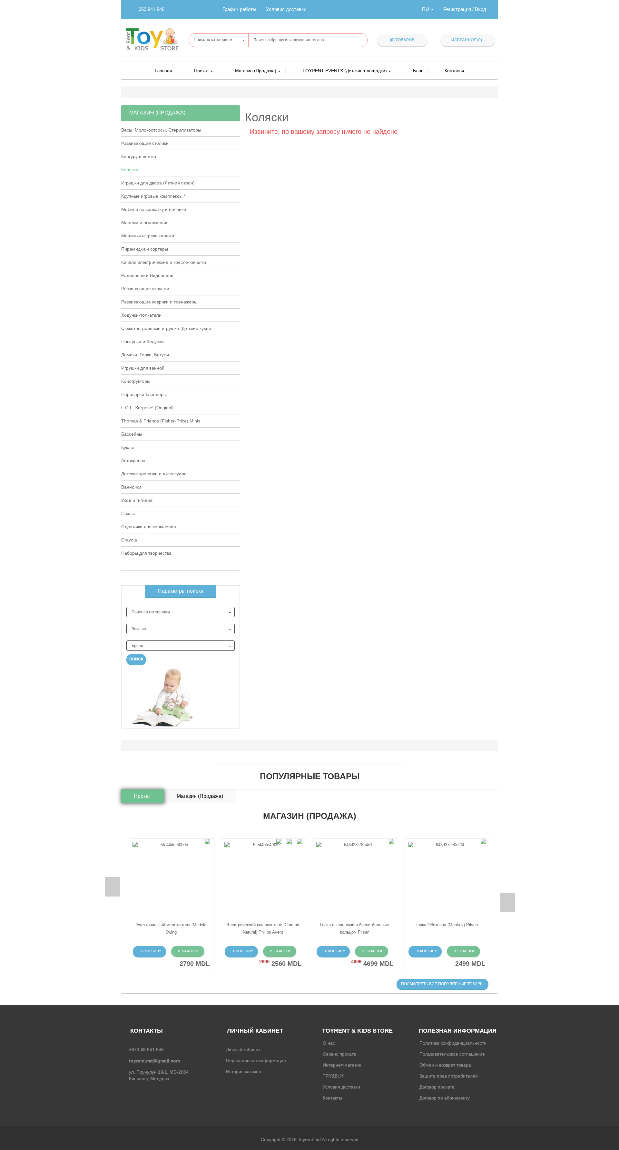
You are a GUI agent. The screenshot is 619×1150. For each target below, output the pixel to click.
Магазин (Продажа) (255, 70)
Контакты (454, 70)
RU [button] (426, 9)
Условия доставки (286, 9)
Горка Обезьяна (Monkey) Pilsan (447, 924)
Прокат (201, 70)
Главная (163, 70)
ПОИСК (136, 659)
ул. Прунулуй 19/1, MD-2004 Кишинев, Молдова (159, 1075)
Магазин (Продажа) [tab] (200, 796)
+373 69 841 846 (146, 1049)
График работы (239, 9)
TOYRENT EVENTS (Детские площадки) (344, 70)
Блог (418, 70)
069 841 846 (151, 9)
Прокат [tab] (142, 796)
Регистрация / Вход (464, 9)
